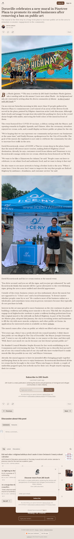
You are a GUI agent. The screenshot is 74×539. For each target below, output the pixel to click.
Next (66, 411)
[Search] (70, 449)
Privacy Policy (51, 504)
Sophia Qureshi (10, 25)
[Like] (3, 32)
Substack (29, 537)
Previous (9, 411)
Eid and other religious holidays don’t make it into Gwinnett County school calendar (32, 455)
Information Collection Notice (36, 504)
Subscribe (61, 3)
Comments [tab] (6, 425)
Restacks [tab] (14, 425)
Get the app (44, 533)
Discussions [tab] (16, 449)
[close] (55, 469)
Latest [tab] (9, 449)
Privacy (37, 530)
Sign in (68, 3)
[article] (37, 460)
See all (5, 501)
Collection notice (48, 530)
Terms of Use (46, 503)
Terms (41, 530)
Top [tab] (4, 449)
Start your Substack (33, 533)
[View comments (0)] (8, 32)
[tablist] (10, 425)
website (51, 324)
